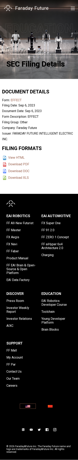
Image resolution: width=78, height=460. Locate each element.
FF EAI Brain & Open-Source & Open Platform (21, 269)
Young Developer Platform (53, 320)
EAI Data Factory (18, 280)
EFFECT (16, 100)
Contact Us (14, 371)
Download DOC (18, 171)
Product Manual (17, 258)
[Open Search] (73, 8)
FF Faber (12, 251)
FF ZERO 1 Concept (55, 237)
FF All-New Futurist (19, 223)
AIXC (9, 326)
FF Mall (11, 350)
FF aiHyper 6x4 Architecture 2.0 (52, 246)
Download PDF (18, 164)
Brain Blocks (50, 329)
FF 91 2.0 (47, 230)
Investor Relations (19, 319)
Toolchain (48, 312)
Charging (47, 255)
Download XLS (18, 178)
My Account (14, 357)
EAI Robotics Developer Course (54, 303)
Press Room (15, 301)
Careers (11, 385)
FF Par (11, 364)
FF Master (13, 230)
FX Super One (51, 223)
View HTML (16, 157)
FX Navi (11, 244)
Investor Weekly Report (17, 310)
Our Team (13, 378)
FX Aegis (12, 237)
